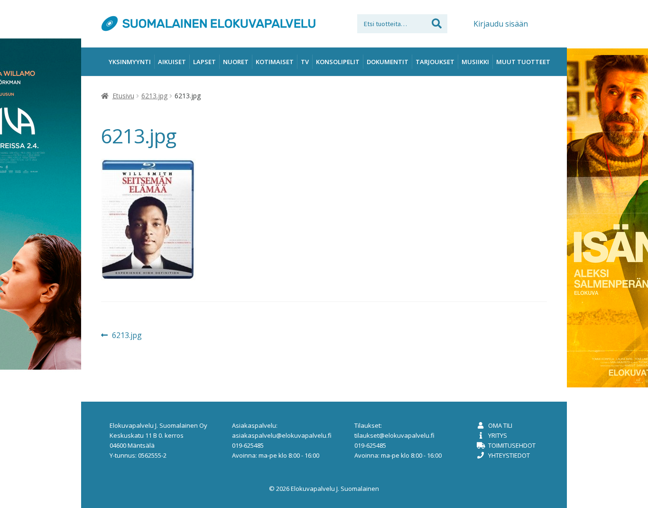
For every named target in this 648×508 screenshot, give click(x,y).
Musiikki (475, 61)
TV (305, 61)
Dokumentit (387, 61)
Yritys (497, 435)
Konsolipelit (338, 61)
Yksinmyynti (130, 61)
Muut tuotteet (523, 61)
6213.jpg (154, 95)
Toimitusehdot (512, 445)
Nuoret (236, 61)
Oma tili (500, 425)
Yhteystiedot (509, 455)
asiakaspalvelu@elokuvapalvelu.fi (282, 435)
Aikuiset (172, 61)
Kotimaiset (275, 61)
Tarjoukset (435, 61)
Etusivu (123, 95)
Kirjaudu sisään (500, 24)
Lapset (204, 61)
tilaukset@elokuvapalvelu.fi (394, 435)
